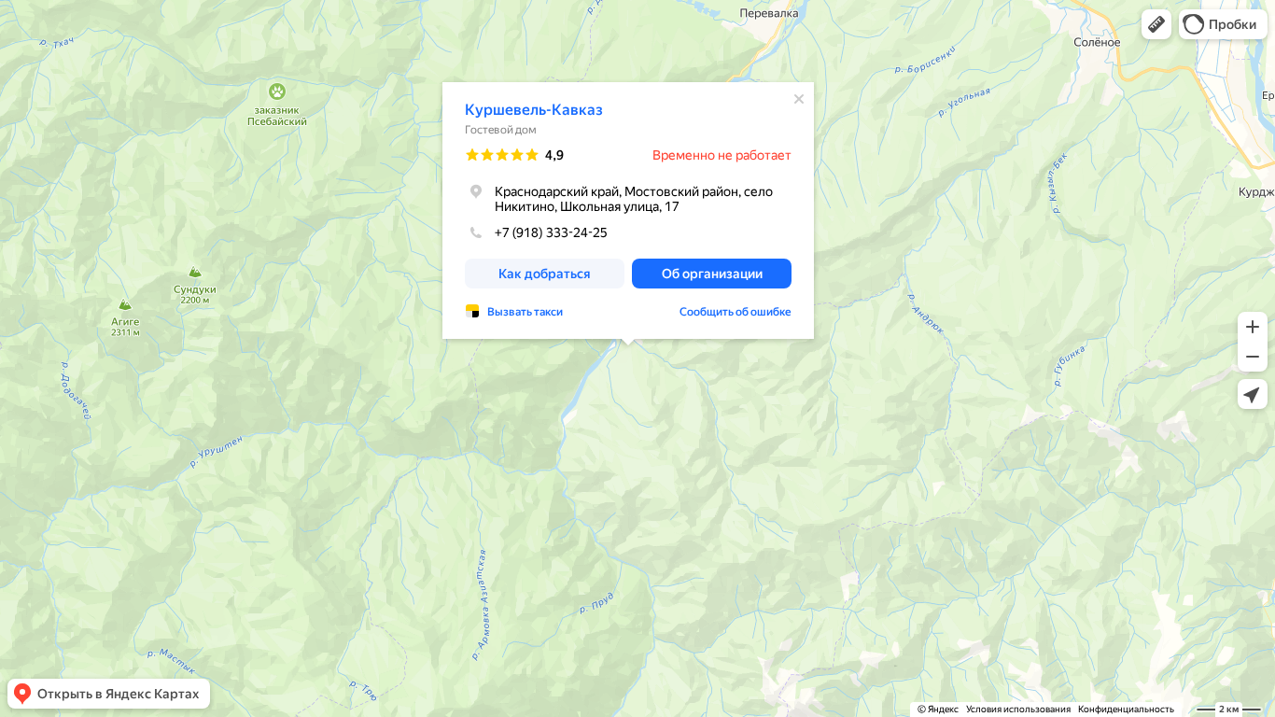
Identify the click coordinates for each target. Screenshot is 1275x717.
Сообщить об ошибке (736, 311)
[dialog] (628, 210)
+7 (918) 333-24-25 (551, 232)
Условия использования (1018, 709)
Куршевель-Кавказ (534, 110)
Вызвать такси (525, 311)
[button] (1156, 24)
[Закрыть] (799, 98)
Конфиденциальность (1126, 709)
